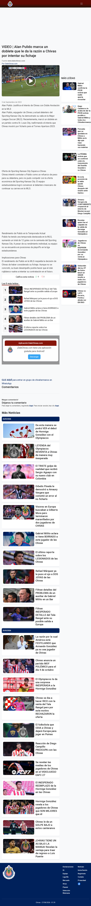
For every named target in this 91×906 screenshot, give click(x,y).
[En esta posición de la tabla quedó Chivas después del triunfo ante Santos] (70, 180)
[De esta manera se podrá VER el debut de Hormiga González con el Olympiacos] (19, 431)
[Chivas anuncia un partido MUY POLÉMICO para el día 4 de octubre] (19, 666)
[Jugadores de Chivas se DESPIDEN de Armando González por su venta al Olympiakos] (70, 243)
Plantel (65, 887)
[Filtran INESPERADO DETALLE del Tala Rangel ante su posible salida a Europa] (16, 290)
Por (9, 64)
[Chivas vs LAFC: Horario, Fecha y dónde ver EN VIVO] (70, 294)
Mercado (66, 880)
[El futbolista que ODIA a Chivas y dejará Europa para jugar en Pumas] (19, 730)
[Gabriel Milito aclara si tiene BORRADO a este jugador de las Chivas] (16, 309)
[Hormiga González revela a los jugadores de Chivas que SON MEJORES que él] (19, 807)
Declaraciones (68, 867)
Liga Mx (65, 877)
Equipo (65, 874)
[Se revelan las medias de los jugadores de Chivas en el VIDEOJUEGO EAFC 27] (19, 768)
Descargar (34, 357)
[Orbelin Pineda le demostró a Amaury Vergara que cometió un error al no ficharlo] (19, 492)
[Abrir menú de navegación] (81, 4)
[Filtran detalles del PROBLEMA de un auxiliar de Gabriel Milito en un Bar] (16, 319)
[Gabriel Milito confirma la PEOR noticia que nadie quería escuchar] (70, 86)
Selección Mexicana (66, 892)
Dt (63, 870)
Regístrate (82, 874)
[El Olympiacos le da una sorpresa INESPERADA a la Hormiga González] (19, 685)
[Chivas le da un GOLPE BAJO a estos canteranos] (19, 827)
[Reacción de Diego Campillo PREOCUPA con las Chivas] (19, 749)
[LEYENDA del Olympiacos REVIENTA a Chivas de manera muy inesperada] (19, 451)
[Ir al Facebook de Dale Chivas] (79, 884)
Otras (65, 884)
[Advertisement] (45, 24)
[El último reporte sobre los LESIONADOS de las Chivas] (16, 328)
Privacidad (82, 880)
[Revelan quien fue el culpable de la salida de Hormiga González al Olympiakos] (70, 223)
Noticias (81, 867)
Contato (81, 877)
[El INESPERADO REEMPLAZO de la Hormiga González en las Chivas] (19, 788)
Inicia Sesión (82, 870)
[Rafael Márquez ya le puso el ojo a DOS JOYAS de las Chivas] (16, 300)
